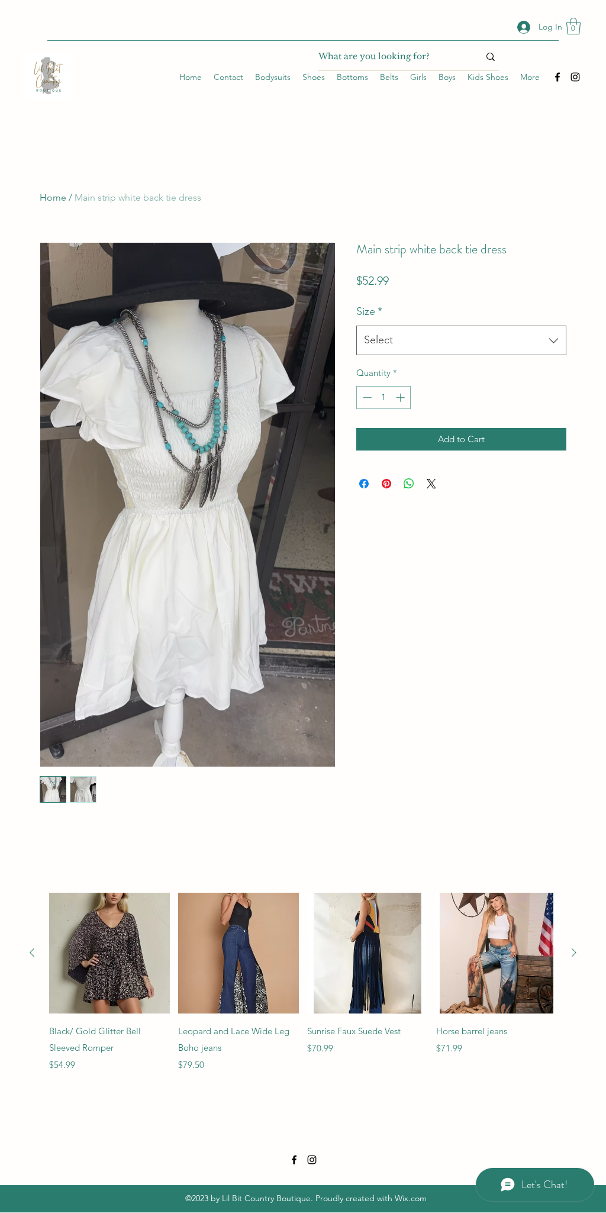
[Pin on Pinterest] (386, 484)
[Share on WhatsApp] (409, 484)
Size (369, 311)
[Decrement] (366, 397)
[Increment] (402, 397)
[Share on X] (431, 484)
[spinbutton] (384, 397)
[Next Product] (574, 952)
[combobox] (461, 340)
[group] (303, 982)
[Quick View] (109, 953)
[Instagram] (575, 77)
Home (53, 197)
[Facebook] (557, 77)
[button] (573, 26)
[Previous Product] (32, 952)
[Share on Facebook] (364, 484)
